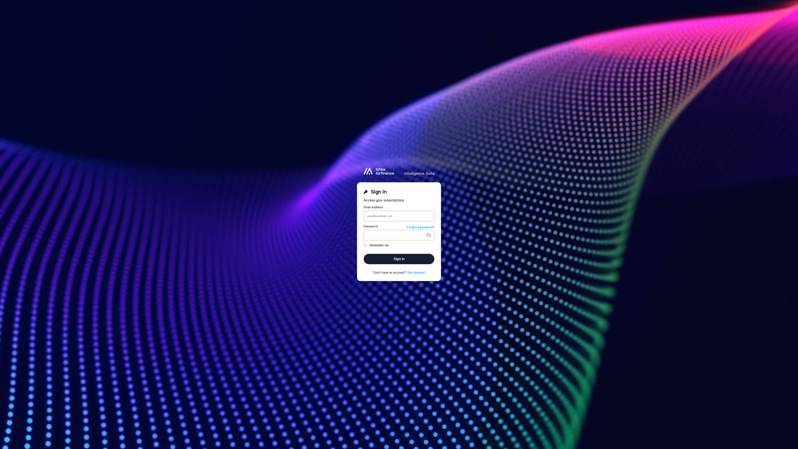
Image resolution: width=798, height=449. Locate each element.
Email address (373, 207)
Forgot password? (420, 227)
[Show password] (395, 241)
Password (371, 226)
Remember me (379, 245)
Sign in (399, 259)
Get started (416, 272)
